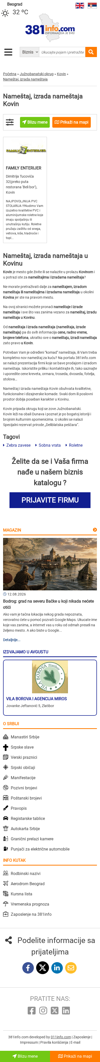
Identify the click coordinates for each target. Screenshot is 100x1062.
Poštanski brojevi (26, 798)
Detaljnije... (12, 640)
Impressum (29, 1042)
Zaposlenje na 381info (31, 914)
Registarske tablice (28, 818)
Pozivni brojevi (24, 788)
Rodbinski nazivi (26, 873)
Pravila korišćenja (54, 1042)
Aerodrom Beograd (28, 883)
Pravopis (19, 808)
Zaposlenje (82, 1037)
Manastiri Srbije (25, 737)
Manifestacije (23, 777)
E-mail (75, 1042)
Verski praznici (24, 757)
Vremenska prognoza (30, 904)
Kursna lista (21, 894)
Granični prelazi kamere (32, 839)
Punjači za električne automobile (40, 849)
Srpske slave (22, 747)
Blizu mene (27, 1056)
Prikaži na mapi (77, 1056)
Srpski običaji (23, 767)
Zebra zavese (18, 445)
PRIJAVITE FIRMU (50, 500)
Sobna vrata (49, 445)
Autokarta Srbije (25, 828)
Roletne (75, 445)
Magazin (12, 530)
